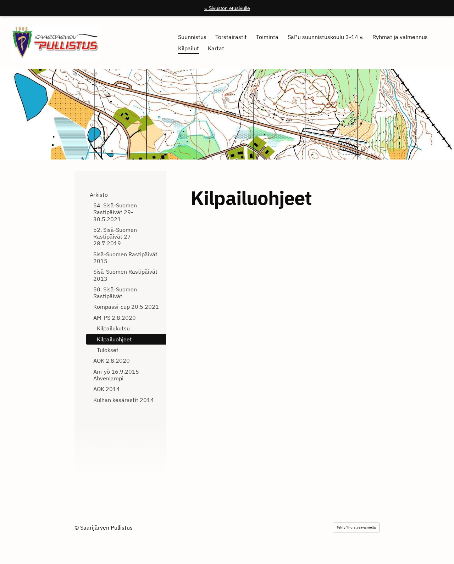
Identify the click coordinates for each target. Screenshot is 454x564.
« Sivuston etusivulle (227, 8)
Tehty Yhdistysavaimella (356, 527)
